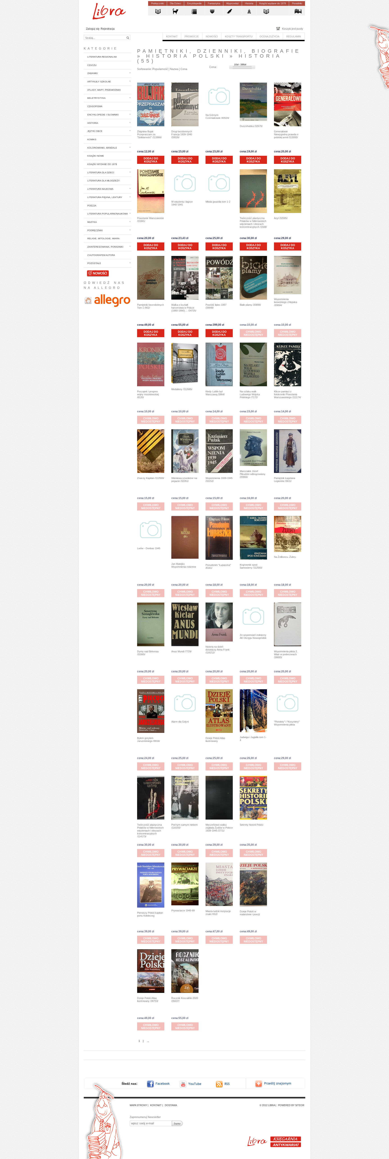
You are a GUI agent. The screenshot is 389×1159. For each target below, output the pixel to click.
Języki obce (94, 131)
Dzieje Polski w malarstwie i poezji (250, 913)
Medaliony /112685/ (181, 389)
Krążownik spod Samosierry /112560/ (251, 566)
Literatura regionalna (102, 57)
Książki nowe (95, 156)
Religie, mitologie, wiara (103, 238)
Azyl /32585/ (280, 218)
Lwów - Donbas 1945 (148, 548)
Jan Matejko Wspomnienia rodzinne (183, 565)
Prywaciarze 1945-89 (183, 910)
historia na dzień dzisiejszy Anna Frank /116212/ (218, 649)
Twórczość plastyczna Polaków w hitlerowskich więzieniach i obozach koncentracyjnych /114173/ (150, 830)
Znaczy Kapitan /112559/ (150, 478)
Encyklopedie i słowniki (103, 114)
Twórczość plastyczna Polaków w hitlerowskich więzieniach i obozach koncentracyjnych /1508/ (253, 222)
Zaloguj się (93, 28)
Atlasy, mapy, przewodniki (104, 90)
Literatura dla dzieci (100, 172)
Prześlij (276, 1084)
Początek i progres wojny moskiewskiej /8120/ (148, 394)
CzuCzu (91, 65)
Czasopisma (94, 106)
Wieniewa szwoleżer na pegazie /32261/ (184, 479)
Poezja (91, 205)
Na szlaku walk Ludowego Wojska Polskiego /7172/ (250, 394)
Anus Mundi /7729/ (181, 651)
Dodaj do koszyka (151, 160)
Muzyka (92, 222)
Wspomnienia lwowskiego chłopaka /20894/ (285, 302)
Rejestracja (108, 28)
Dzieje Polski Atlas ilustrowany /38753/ (147, 999)
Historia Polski (186, 56)
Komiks (91, 139)
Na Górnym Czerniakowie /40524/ (217, 116)
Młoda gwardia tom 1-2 (218, 201)
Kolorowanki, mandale (102, 148)
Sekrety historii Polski (251, 824)
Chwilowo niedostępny (253, 333)
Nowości (92, 271)
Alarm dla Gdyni (180, 721)
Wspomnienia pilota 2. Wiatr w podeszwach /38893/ (286, 654)
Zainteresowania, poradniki (105, 247)
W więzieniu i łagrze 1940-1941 (182, 203)
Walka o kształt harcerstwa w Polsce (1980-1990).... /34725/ (183, 307)
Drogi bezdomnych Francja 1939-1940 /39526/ (181, 134)
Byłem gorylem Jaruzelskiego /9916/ (148, 739)
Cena (184, 69)
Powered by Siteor (291, 1105)
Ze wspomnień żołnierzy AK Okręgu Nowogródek (253, 636)
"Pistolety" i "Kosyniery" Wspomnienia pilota (287, 723)
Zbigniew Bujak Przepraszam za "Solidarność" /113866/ (149, 134)
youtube (191, 1084)
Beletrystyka (96, 98)
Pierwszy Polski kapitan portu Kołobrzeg (150, 914)
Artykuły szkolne (99, 81)
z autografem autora (101, 255)
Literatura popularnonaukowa (107, 213)
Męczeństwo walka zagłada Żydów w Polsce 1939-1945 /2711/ (219, 827)
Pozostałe (94, 263)
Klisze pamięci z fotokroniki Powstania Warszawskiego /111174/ (287, 394)
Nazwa (174, 69)
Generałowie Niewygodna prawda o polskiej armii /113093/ (286, 134)
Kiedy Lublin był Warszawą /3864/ (215, 393)
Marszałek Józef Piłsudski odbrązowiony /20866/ (252, 474)
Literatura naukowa (100, 189)
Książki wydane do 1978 (102, 164)
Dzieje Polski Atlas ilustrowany (215, 739)
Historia (92, 123)
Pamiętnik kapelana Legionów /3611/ (284, 479)
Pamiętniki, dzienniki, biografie (219, 51)
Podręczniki (95, 230)
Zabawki (92, 73)
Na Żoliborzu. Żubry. (285, 557)
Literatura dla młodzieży (103, 180)
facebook (161, 1084)
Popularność (160, 69)
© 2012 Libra (267, 1105)
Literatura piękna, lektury (104, 197)
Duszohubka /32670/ (251, 126)
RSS (227, 1084)
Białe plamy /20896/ (250, 304)
